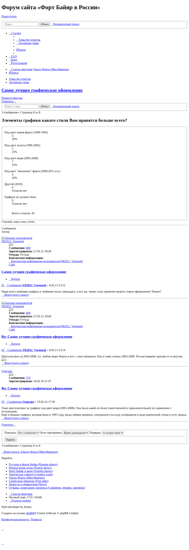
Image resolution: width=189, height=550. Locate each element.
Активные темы (19, 82)
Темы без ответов (20, 79)
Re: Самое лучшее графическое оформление (36, 337)
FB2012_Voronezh (12, 241)
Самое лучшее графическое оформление (42, 90)
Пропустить (9, 16)
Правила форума (12, 98)
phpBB (30, 513)
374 (28, 377)
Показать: (10, 432)
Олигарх (6, 371)
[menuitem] (28, 39)
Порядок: (96, 432)
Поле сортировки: (51, 432)
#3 (2, 401)
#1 (2, 285)
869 (28, 248)
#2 (2, 350)
